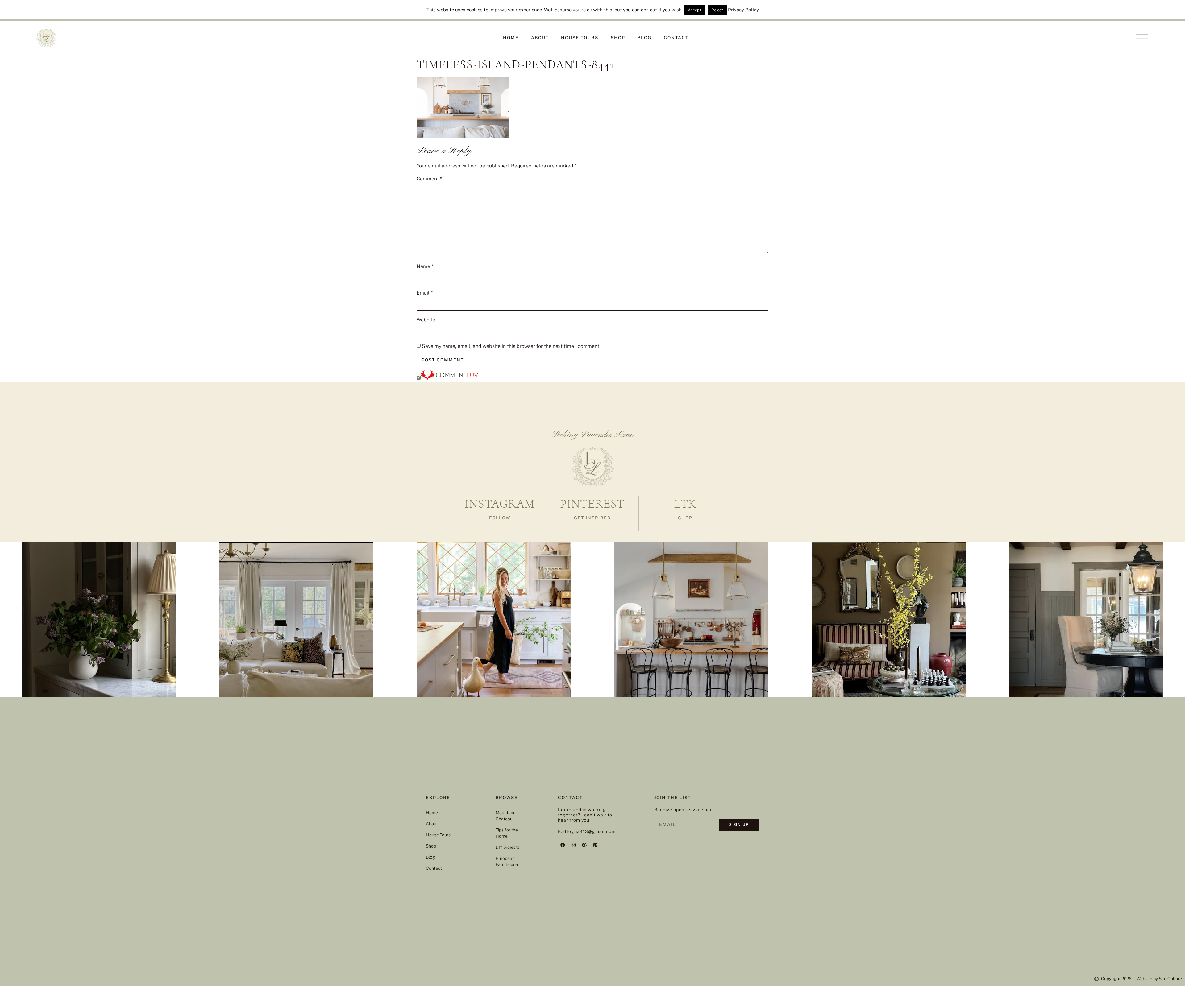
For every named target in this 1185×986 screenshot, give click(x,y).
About (540, 37)
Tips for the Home (507, 833)
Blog (644, 37)
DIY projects (508, 847)
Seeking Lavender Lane (592, 435)
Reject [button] (717, 10)
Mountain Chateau (505, 815)
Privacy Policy (743, 9)
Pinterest (592, 503)
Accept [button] (694, 10)
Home (511, 37)
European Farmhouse (507, 861)
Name (425, 266)
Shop (618, 37)
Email (425, 293)
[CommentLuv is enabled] (449, 378)
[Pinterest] (595, 844)
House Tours (579, 37)
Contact (676, 37)
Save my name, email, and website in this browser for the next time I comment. (511, 346)
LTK (685, 503)
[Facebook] (562, 844)
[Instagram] (573, 844)
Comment (429, 178)
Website (426, 319)
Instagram (500, 503)
